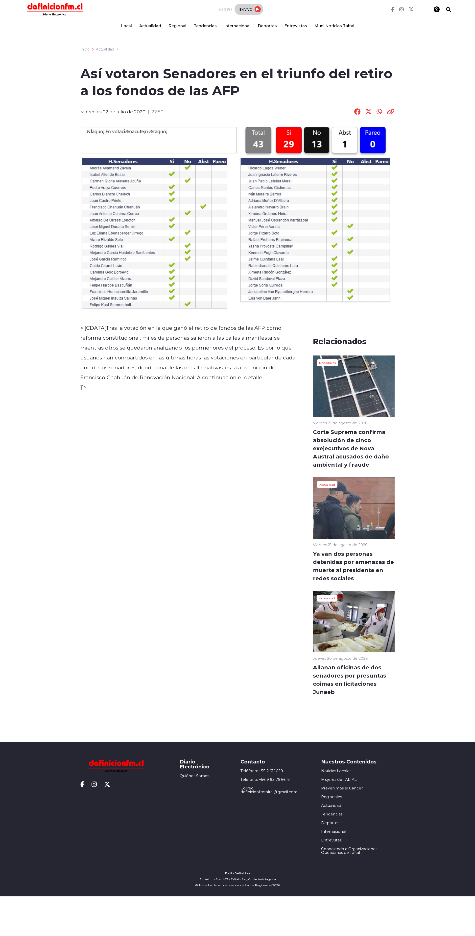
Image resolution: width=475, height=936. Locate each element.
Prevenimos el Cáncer (342, 788)
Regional (177, 25)
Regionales (327, 363)
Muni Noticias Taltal (334, 25)
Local (126, 25)
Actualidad (150, 25)
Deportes (267, 25)
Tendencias (205, 25)
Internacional (237, 25)
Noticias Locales (336, 771)
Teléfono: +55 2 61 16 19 (261, 771)
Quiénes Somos (194, 776)
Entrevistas (295, 25)
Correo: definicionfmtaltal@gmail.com (268, 790)
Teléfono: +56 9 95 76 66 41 (265, 779)
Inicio (85, 49)
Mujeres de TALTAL (339, 779)
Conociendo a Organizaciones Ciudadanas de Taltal (349, 850)
